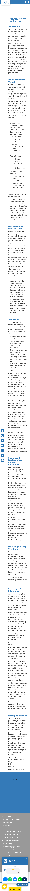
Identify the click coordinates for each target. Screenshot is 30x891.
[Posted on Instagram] (22, 779)
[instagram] (2, 436)
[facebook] (2, 431)
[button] (5, 796)
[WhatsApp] (10, 879)
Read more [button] (10, 786)
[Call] (20, 879)
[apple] (2, 455)
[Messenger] (5, 879)
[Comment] (10, 813)
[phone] (2, 450)
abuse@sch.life (18, 769)
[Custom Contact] (24, 879)
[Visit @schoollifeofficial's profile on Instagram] (8, 779)
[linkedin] (2, 441)
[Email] (15, 879)
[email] (2, 445)
